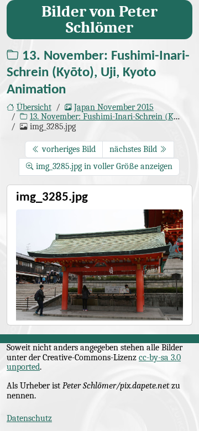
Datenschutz (29, 418)
